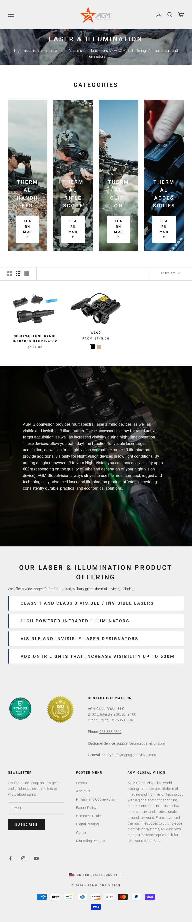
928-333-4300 (111, 732)
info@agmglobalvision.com (135, 755)
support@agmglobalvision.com (140, 743)
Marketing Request (91, 841)
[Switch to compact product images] (26, 273)
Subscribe (26, 824)
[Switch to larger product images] (10, 273)
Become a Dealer (89, 816)
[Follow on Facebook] (10, 858)
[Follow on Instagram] (23, 858)
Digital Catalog (87, 824)
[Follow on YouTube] (36, 858)
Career (81, 833)
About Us (83, 791)
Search (81, 783)
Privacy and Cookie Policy (96, 799)
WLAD (96, 332)
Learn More (27, 229)
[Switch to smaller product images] (18, 273)
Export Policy (86, 808)
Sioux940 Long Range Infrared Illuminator (35, 338)
